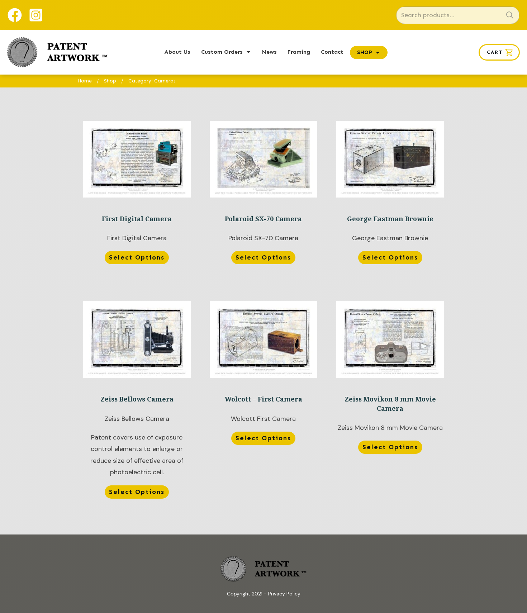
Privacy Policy (284, 593)
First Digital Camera (136, 194)
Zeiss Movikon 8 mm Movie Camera (390, 401)
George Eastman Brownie (390, 194)
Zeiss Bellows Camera (136, 401)
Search (509, 15)
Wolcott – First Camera (263, 401)
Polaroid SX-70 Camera (263, 194)
